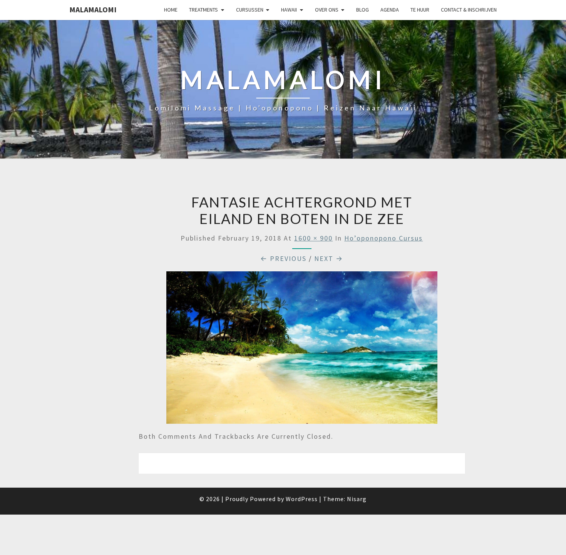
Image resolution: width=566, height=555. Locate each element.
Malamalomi (93, 9)
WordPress (302, 499)
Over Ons (326, 9)
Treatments (203, 9)
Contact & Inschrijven (469, 9)
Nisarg (357, 499)
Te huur (419, 9)
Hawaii (289, 9)
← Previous (283, 258)
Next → (328, 258)
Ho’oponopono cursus (383, 238)
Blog (362, 9)
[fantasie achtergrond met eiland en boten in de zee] (301, 350)
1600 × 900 (313, 238)
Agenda (389, 9)
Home (171, 9)
